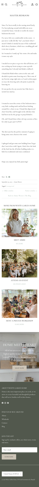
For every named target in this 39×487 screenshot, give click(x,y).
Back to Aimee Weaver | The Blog (19, 196)
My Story (19, 243)
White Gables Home (11, 479)
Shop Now (19, 368)
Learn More (19, 324)
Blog (3, 426)
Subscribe (9, 457)
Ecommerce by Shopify (29, 479)
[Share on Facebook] (9, 177)
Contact (4, 423)
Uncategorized (10, 186)
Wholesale (5, 419)
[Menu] (2, 4)
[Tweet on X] (6, 177)
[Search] (7, 4)
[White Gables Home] (19, 4)
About (4, 415)
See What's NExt (19, 284)
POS (18, 479)
